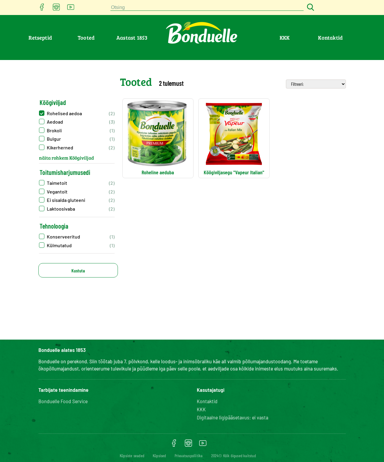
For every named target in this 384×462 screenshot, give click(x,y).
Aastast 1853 (131, 37)
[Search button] (309, 8)
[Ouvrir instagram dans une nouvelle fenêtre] (56, 9)
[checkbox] (77, 113)
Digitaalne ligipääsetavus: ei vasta (232, 417)
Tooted (86, 37)
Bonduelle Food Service (63, 401)
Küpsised (159, 455)
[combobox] (207, 7)
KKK (285, 37)
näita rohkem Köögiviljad (66, 157)
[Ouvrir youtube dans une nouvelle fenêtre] (70, 9)
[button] (77, 236)
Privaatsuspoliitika (189, 455)
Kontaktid (330, 37)
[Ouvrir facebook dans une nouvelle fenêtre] (42, 9)
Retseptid (40, 37)
